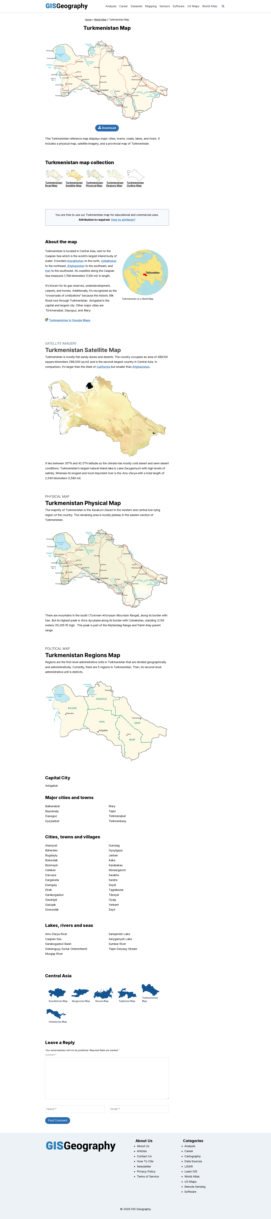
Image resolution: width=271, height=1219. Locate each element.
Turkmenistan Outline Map (135, 184)
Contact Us (144, 1156)
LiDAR (188, 1166)
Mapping (151, 6)
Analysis (111, 6)
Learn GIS (190, 1171)
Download (108, 128)
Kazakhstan (75, 261)
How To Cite (145, 1161)
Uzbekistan (109, 261)
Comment (50, 1055)
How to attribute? (123, 219)
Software (178, 6)
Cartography (192, 1156)
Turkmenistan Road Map (53, 184)
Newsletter (144, 1166)
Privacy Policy (146, 1171)
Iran (47, 270)
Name (52, 1109)
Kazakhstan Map (58, 1001)
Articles (142, 1151)
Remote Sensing (194, 1186)
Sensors (164, 6)
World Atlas (209, 6)
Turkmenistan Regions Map (114, 184)
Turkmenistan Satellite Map (74, 184)
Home (88, 19)
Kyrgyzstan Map (81, 1001)
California (103, 366)
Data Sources (193, 1161)
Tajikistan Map (127, 1001)
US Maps (193, 6)
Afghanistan (76, 266)
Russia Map (102, 1001)
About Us (143, 1146)
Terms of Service (148, 1176)
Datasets (136, 6)
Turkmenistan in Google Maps (69, 320)
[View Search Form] (223, 6)
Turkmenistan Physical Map (94, 184)
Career (123, 6)
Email (115, 1109)
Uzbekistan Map (58, 1021)
